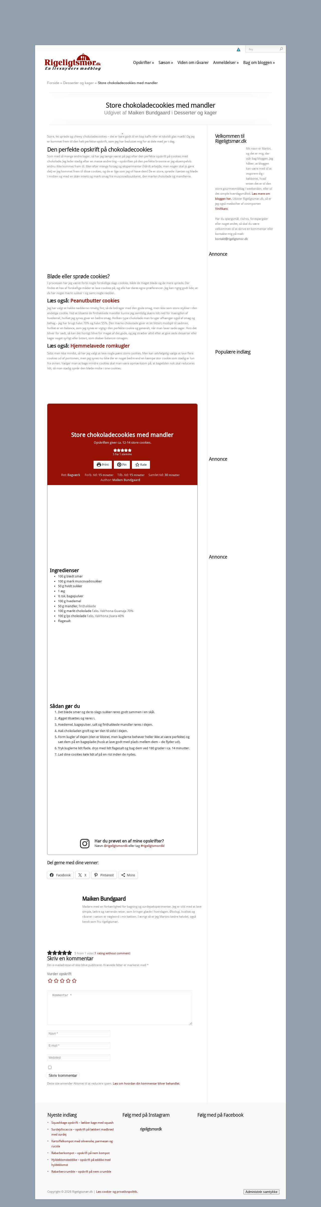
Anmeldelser (224, 62)
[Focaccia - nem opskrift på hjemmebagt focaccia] (229, 401)
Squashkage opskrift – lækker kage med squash (82, 1122)
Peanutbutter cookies (94, 301)
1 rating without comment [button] (112, 953)
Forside (53, 83)
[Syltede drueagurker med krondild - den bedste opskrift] (259, 371)
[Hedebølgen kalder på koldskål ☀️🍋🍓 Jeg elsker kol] (156, 1161)
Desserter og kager (78, 83)
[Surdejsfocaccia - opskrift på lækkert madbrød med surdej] (229, 431)
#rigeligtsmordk (152, 846)
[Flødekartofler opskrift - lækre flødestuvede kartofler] (259, 401)
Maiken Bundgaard (149, 112)
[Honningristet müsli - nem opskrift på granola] (259, 431)
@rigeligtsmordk (116, 846)
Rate (143, 464)
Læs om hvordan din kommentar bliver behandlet (146, 1083)
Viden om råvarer (193, 62)
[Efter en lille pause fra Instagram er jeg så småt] (178, 1148)
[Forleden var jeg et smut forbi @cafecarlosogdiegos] (178, 1161)
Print (105, 464)
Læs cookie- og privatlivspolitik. (117, 1191)
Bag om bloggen (257, 62)
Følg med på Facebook (220, 1115)
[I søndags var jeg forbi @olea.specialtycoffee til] (133, 1161)
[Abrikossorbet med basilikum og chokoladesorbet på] (156, 1148)
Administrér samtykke (261, 1192)
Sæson (164, 62)
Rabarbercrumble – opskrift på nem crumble (81, 1171)
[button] (115, 450)
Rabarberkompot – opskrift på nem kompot (80, 1153)
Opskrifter (142, 62)
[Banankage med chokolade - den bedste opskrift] (229, 371)
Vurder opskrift (59, 974)
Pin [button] (124, 464)
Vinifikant (221, 209)
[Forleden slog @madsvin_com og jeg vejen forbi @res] (133, 1148)
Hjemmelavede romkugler (100, 346)
